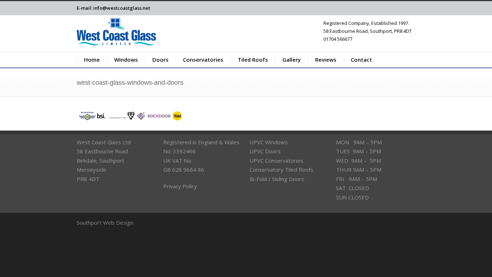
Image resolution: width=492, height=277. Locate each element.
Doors (160, 59)
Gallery (291, 59)
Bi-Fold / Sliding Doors (277, 179)
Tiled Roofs (253, 59)
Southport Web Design (105, 222)
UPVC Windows (269, 142)
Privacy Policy (180, 186)
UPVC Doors (265, 151)
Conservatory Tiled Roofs (281, 169)
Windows (126, 59)
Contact (361, 59)
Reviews (325, 59)
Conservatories (203, 59)
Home (92, 59)
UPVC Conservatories (276, 160)
